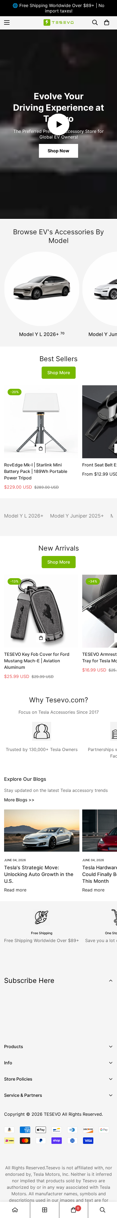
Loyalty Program (21, 1133)
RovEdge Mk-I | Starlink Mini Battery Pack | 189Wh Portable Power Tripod (35, 471)
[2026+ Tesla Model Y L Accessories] (41, 288)
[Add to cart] (40, 448)
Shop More (58, 372)
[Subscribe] (107, 1014)
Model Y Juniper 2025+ (77, 516)
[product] (15, 1210)
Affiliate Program (21, 1115)
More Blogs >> (19, 799)
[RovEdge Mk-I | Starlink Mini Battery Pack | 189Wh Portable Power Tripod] (41, 422)
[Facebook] (10, 1028)
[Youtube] (43, 1028)
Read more (15, 890)
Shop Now (58, 150)
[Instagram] (26, 1028)
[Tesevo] (58, 23)
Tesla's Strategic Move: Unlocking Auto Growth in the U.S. (38, 874)
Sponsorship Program (26, 1151)
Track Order (16, 1124)
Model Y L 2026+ (41, 334)
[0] (106, 22)
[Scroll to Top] (107, 1189)
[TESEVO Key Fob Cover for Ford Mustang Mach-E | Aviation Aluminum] (41, 611)
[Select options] (40, 637)
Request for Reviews (25, 1142)
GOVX (10, 1105)
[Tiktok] (59, 1028)
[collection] (44, 1210)
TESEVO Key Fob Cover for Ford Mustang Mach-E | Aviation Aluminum (36, 660)
